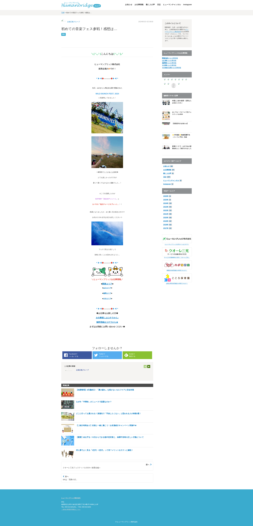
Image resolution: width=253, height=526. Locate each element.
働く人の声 (150, 5)
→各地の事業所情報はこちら (71, 509)
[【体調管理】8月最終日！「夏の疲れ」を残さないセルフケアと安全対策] (97, 396)
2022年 (165, 210)
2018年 (165, 224)
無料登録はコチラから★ (107, 322)
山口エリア (107, 288)
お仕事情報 (139, 5)
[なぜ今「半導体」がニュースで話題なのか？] (86, 408)
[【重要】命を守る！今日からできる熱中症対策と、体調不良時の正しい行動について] (102, 445)
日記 (159, 5)
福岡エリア (107, 293)
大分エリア (107, 298)
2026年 (165, 196)
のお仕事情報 (170, 58)
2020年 (165, 217)
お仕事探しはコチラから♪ (107, 318)
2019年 (165, 221)
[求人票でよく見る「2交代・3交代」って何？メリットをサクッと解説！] (97, 458)
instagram (187, 5)
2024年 (165, 203)
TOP (63, 12)
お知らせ (128, 5)
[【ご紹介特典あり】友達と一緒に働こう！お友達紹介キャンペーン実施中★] (99, 432)
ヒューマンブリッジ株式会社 (71, 498)
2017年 (165, 228)
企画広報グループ (73, 22)
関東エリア (107, 284)
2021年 (165, 214)
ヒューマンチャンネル (172, 5)
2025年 (165, 200)
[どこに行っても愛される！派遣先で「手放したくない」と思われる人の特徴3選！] (101, 420)
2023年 (165, 207)
